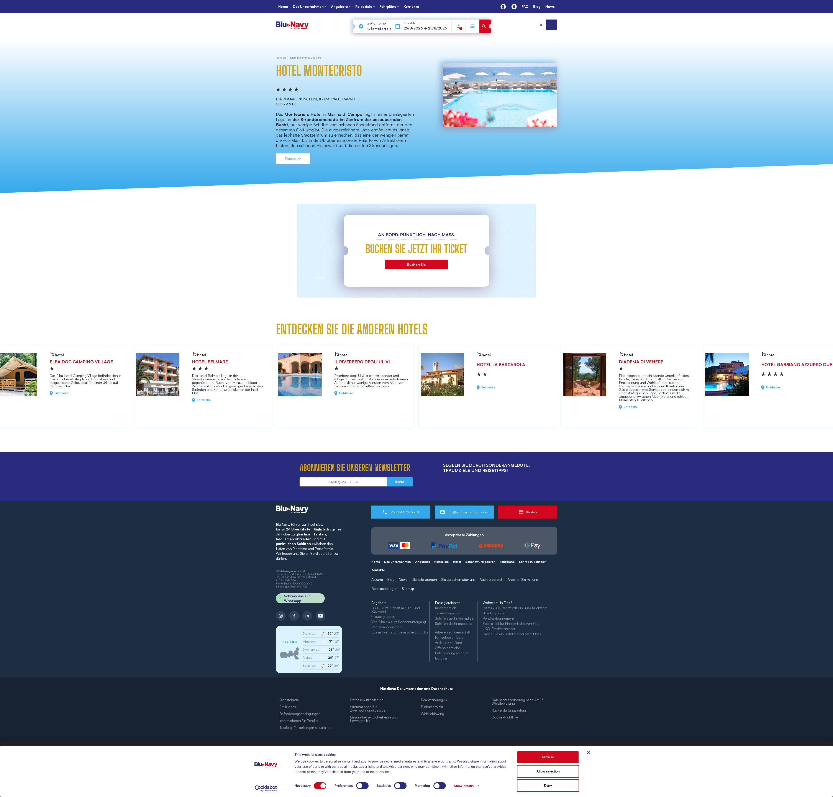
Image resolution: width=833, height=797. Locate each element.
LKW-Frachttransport (499, 629)
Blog (390, 579)
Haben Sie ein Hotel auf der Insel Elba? (512, 634)
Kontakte (378, 570)
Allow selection (548, 771)
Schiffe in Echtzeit (532, 561)
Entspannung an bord (451, 653)
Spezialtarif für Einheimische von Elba (399, 632)
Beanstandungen (384, 588)
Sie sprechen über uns (458, 579)
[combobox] (412, 23)
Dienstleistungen (424, 579)
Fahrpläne (507, 561)
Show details (464, 786)
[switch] (362, 785)
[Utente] (503, 6)
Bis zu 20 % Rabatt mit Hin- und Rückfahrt (395, 610)
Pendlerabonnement (387, 627)
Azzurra (377, 579)
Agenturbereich (491, 579)
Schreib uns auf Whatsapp (297, 598)
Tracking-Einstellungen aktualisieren (306, 727)
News (403, 579)
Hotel (457, 561)
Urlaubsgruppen (383, 616)
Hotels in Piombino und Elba (305, 57)
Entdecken (293, 159)
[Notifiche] (514, 6)
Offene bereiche (447, 648)
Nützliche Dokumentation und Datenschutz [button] (416, 688)
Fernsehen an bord (449, 637)
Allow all (547, 757)
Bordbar (441, 658)
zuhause (281, 57)
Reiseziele (441, 561)
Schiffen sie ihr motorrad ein (453, 625)
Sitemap (408, 588)
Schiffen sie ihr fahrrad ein (454, 618)
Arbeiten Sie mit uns (523, 579)
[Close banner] (588, 752)
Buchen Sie (416, 264)
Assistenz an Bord (448, 642)
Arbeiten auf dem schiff (452, 632)
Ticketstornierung (448, 613)
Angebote (422, 561)
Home (375, 561)
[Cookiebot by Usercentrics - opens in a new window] (266, 788)
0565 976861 (286, 104)
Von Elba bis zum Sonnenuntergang (398, 622)
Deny (548, 785)
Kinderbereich (445, 608)
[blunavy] (292, 23)
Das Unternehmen (397, 561)
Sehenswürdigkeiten (480, 561)
